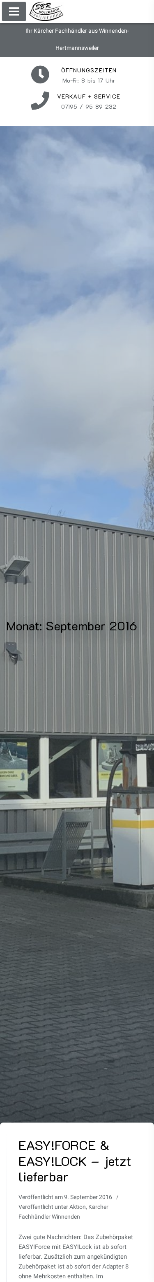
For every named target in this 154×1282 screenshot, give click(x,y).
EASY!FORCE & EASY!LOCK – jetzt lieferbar (74, 1160)
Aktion (77, 1207)
